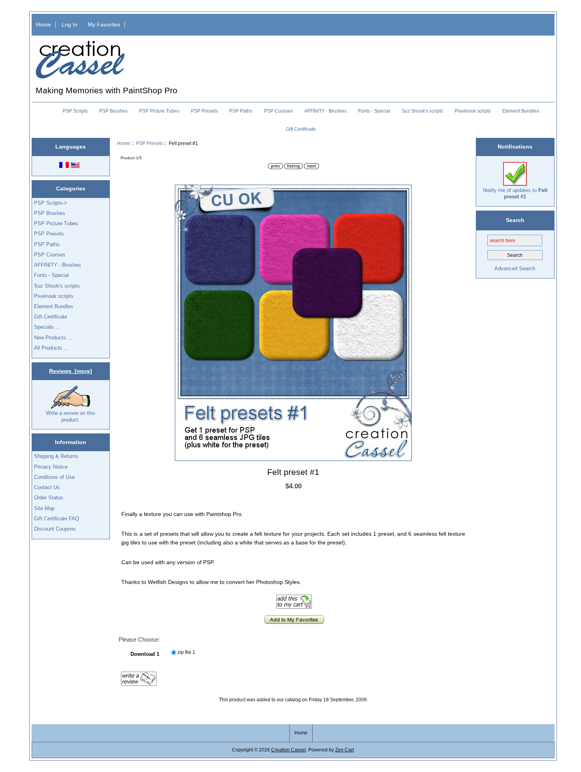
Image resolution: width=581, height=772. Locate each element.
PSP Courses (278, 111)
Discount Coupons (55, 529)
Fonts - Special (374, 111)
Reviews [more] (70, 371)
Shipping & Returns (56, 456)
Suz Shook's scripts (422, 111)
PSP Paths (240, 111)
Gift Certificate (301, 129)
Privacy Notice (51, 467)
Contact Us (47, 487)
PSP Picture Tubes (159, 111)
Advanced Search (514, 268)
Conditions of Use (54, 477)
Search (515, 220)
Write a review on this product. (70, 416)
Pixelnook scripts (473, 111)
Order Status (48, 498)
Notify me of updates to (515, 193)
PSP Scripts (75, 111)
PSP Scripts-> (50, 203)
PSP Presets (149, 143)
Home (43, 24)
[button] (404, 191)
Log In (69, 24)
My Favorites (104, 24)
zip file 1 (186, 652)
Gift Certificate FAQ (56, 519)
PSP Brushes (113, 111)
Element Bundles (520, 111)
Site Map (44, 508)
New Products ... (53, 338)
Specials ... (47, 327)
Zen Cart (344, 749)
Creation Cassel (288, 749)
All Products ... (51, 348)
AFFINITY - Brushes (325, 111)
